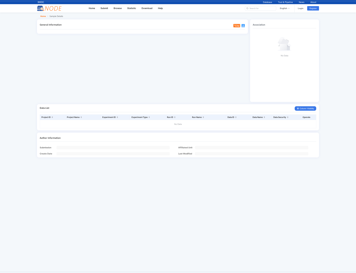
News (301, 2)
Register (313, 8)
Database (267, 2)
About (313, 2)
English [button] (283, 8)
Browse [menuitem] (118, 8)
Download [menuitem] (147, 8)
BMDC (41, 2)
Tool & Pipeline (285, 2)
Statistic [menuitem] (131, 8)
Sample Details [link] (56, 16)
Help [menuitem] (160, 8)
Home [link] (43, 16)
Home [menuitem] (92, 8)
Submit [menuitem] (104, 8)
